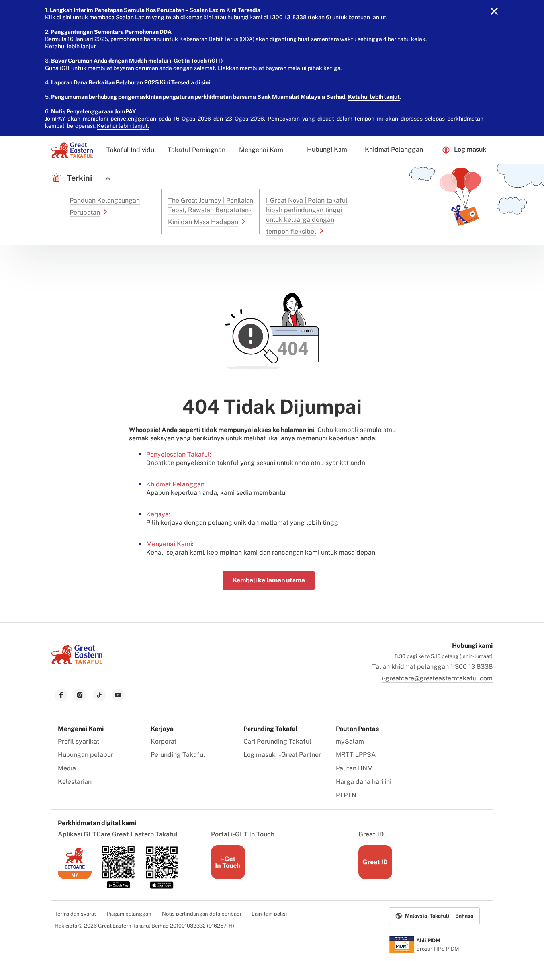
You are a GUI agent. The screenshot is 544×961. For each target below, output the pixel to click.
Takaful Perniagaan (196, 150)
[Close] (494, 11)
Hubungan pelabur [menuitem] (85, 754)
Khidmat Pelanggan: (176, 484)
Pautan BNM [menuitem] (354, 768)
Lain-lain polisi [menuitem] (269, 914)
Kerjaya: (158, 514)
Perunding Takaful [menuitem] (178, 754)
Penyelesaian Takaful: (178, 454)
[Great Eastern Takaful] (72, 150)
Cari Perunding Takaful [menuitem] (277, 741)
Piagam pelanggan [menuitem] (129, 914)
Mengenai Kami (262, 150)
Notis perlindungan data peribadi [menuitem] (201, 914)
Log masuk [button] (470, 149)
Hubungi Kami (328, 149)
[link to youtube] (118, 695)
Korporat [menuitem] (163, 741)
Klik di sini (58, 17)
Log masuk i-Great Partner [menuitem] (282, 754)
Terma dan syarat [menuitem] (75, 914)
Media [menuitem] (67, 768)
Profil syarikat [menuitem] (78, 741)
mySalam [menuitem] (350, 741)
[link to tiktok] (99, 695)
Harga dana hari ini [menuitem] (363, 781)
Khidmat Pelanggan (394, 149)
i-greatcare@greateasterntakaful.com (437, 678)
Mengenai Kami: (170, 544)
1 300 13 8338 (471, 666)
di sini (202, 82)
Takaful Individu (130, 150)
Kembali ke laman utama (269, 580)
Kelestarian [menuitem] (75, 781)
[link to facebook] (61, 695)
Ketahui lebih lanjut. (123, 126)
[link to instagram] (80, 695)
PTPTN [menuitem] (346, 795)
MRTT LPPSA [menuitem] (356, 754)
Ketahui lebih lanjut (70, 46)
